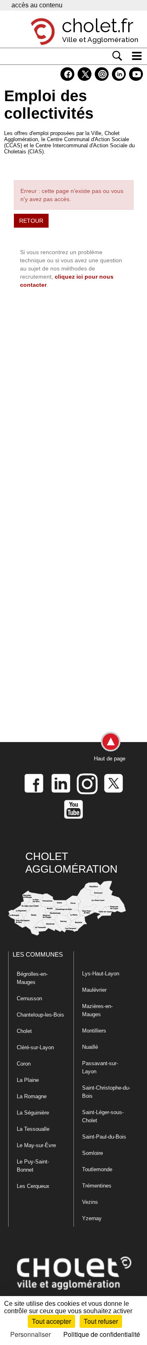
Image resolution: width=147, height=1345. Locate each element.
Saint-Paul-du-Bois (104, 1137)
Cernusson (29, 998)
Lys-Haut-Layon (100, 974)
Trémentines (96, 1186)
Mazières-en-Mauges (97, 1010)
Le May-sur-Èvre (36, 1145)
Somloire (92, 1153)
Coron (24, 1064)
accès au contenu (36, 5)
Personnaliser (30, 1334)
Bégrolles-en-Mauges (32, 978)
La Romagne (32, 1096)
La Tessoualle (33, 1129)
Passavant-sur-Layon (100, 1067)
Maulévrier (94, 990)
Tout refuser (101, 1321)
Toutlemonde (97, 1169)
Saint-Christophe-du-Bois (106, 1092)
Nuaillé (90, 1047)
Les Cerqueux (33, 1186)
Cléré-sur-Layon (35, 1047)
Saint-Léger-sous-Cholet (103, 1116)
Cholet (24, 1031)
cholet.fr (98, 26)
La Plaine (28, 1080)
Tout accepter (51, 1321)
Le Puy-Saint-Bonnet (33, 1166)
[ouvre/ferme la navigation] (137, 56)
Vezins (90, 1202)
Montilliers (94, 1031)
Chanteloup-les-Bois (40, 1015)
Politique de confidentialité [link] (101, 1334)
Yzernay (92, 1218)
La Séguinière (33, 1113)
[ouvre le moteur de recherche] (117, 56)
